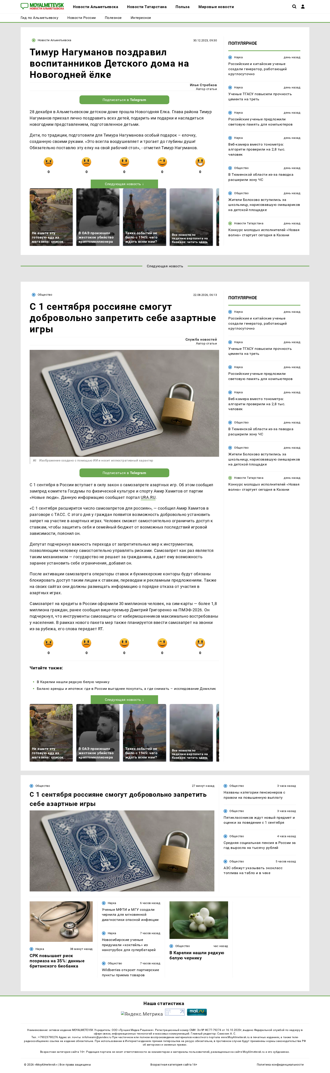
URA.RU (148, 497)
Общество (241, 168)
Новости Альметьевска (54, 40)
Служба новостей (201, 339)
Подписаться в (124, 100)
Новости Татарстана (248, 223)
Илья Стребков (203, 85)
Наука (238, 57)
